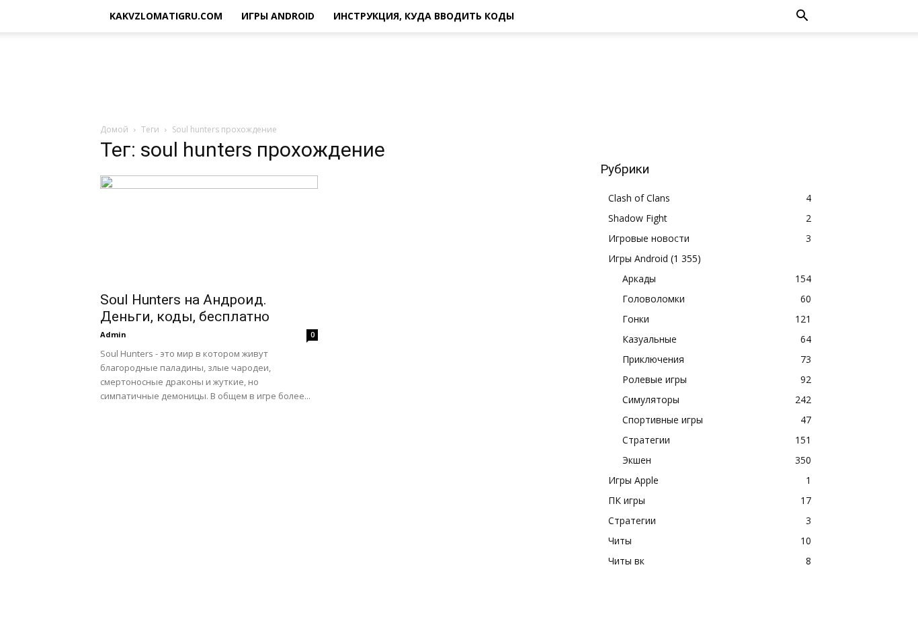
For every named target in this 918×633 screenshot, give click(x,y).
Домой (114, 129)
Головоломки (653, 298)
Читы (620, 540)
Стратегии (646, 439)
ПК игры (626, 500)
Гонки (635, 318)
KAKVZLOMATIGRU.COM (166, 15)
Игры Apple (633, 480)
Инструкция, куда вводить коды (423, 15)
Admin (113, 334)
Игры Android (278, 15)
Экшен (636, 460)
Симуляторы (650, 399)
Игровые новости (649, 238)
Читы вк (626, 560)
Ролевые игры (654, 379)
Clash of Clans (639, 198)
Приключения (653, 359)
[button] (802, 17)
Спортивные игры (662, 419)
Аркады (639, 278)
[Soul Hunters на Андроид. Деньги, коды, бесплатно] (209, 229)
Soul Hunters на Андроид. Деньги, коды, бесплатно (184, 308)
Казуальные (649, 339)
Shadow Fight (637, 218)
